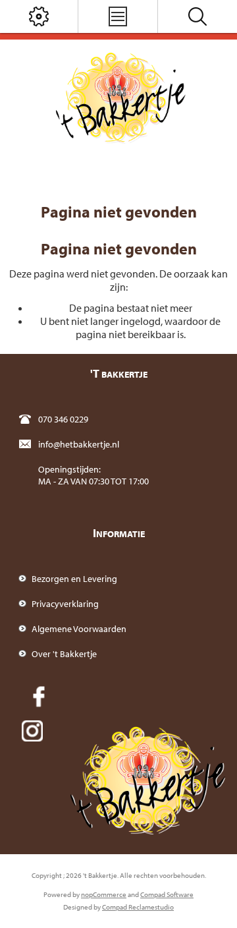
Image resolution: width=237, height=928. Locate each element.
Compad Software (167, 894)
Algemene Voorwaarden (79, 629)
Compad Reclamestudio (138, 907)
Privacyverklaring (65, 604)
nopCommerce (103, 894)
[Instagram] (32, 730)
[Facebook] (38, 696)
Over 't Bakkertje (64, 654)
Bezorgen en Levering (74, 579)
